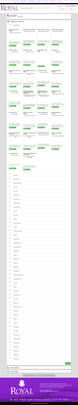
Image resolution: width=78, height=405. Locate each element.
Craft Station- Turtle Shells (42, 51)
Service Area (55, 399)
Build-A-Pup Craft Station (57, 29)
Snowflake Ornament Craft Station (29, 133)
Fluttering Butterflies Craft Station (29, 71)
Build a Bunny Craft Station (29, 29)
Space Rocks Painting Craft (57, 133)
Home (15, 1)
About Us (16, 399)
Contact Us (65, 399)
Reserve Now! (39, 375)
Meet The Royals (46, 399)
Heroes (39, 1)
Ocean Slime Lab (13, 112)
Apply (60, 399)
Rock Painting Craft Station (56, 113)
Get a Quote (61, 9)
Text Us (71, 9)
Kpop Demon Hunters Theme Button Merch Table (42, 92)
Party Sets (30, 399)
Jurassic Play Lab (13, 91)
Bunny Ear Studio (13, 50)
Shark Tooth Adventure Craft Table (14, 133)
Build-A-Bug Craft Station (43, 29)
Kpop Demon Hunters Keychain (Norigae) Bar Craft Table (28, 92)
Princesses (32, 1)
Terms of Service (37, 399)
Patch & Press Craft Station (28, 113)
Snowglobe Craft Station (43, 133)
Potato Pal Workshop (42, 112)
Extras (59, 1)
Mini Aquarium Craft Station (56, 91)
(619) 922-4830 (59, 6)
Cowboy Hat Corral (27, 50)
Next (67, 363)
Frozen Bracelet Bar (42, 70)
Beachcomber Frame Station (14, 30)
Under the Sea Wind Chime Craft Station (29, 154)
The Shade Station (13, 153)
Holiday (45, 1)
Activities (52, 1)
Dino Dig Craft (55, 50)
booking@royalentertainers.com (51, 391)
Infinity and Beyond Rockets (56, 71)
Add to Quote (12, 45)
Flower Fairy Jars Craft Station (14, 71)
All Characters (22, 1)
